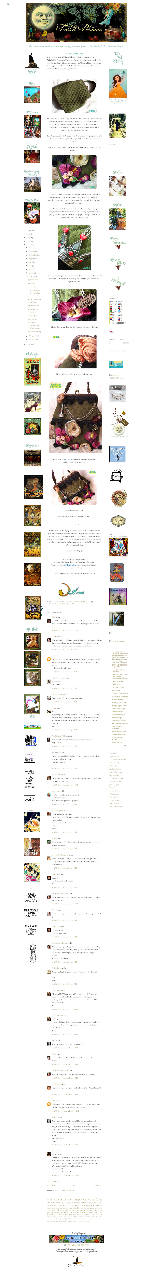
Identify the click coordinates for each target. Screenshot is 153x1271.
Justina (54, 708)
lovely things (72, 1199)
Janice (54, 1101)
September (33, 255)
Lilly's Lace (116, 684)
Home (74, 1185)
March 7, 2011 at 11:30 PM (65, 1034)
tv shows (81, 1221)
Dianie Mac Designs (118, 708)
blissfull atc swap (81, 1208)
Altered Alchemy (118, 699)
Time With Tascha (118, 734)
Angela (54, 1054)
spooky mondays (95, 1208)
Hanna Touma (114, 800)
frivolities (98, 1217)
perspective (32, 319)
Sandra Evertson (115, 772)
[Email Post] (91, 601)
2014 (28, 234)
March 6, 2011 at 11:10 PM (65, 1009)
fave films (86, 1214)
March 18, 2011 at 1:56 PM (65, 1064)
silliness (92, 1214)
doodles (68, 1210)
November (33, 248)
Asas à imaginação (58, 810)
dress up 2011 (77, 1214)
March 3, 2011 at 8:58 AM (64, 887)
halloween (53, 1199)
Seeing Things (117, 718)
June (30, 266)
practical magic (56, 1219)
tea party (63, 1208)
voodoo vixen (57, 775)
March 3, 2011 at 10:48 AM (65, 904)
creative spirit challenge (86, 1217)
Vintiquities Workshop (120, 696)
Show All (126, 745)
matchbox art (51, 1221)
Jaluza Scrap (56, 874)
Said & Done (116, 690)
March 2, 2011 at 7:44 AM (64, 746)
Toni (53, 617)
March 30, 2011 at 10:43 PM (65, 1175)
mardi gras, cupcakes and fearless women (34, 325)
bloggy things (73, 1203)
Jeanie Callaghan (58, 694)
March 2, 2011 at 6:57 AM (64, 730)
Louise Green (114, 791)
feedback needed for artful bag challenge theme (35, 293)
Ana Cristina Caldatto (60, 736)
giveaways (89, 1205)
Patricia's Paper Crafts (60, 894)
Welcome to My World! (117, 738)
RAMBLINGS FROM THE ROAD (119, 666)
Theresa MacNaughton (60, 855)
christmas (75, 1212)
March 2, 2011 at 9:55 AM (64, 769)
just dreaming (60, 1214)
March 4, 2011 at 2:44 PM (64, 962)
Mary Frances (114, 803)
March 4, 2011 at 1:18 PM (64, 937)
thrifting (99, 1214)
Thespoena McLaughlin (60, 943)
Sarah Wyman (117, 742)
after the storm (34, 306)
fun (48, 1203)
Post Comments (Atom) (65, 1190)
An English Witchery (119, 702)
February (32, 336)
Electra (54, 1040)
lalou (48, 1219)
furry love (91, 1219)
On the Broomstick (119, 715)
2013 (28, 238)
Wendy (54, 1151)
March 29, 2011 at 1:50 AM (65, 1145)
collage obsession (75, 1205)
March (31, 277)
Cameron (55, 636)
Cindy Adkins (57, 990)
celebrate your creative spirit (67, 1217)
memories (50, 1212)
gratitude (99, 1219)
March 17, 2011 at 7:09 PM (65, 1048)
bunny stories (51, 1217)
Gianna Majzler (115, 775)
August (31, 259)
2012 (28, 241)
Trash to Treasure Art (120, 693)
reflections (56, 1203)
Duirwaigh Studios (116, 778)
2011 (28, 245)
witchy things (67, 1219)
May (30, 269)
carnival (86, 1210)
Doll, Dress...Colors (59, 678)
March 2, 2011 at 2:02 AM (64, 649)
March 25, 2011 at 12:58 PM (65, 1111)
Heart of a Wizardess (119, 662)
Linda (54, 656)
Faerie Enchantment (119, 731)
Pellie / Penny (57, 968)
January (32, 340)
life (63, 1203)
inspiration (52, 1205)
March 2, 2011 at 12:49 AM (65, 630)
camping (86, 1221)
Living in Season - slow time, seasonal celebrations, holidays (120, 676)
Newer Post (51, 1185)
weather (69, 1214)
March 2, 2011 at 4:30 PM (64, 849)
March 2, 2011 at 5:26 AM (64, 702)
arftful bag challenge (64, 604)
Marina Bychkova (115, 766)
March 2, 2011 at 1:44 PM (64, 804)
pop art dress (33, 280)
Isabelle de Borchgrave (117, 760)
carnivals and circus (80, 1219)
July (30, 262)
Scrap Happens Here (119, 705)
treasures (83, 1212)
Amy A (54, 910)
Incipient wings (117, 681)
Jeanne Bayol (114, 785)
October (32, 251)
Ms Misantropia (117, 712)
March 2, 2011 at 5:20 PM (64, 868)
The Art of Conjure (119, 721)
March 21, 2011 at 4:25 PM (65, 1078)
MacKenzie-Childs (116, 807)
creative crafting (91, 1199)
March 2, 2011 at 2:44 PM (64, 832)
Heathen (55, 838)
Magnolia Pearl (114, 788)
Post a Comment (53, 1181)
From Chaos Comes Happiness (119, 671)
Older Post (98, 1185)
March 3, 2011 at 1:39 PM (64, 920)
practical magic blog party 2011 (66, 1221)
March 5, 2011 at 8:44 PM (64, 984)
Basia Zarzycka (114, 756)
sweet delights (60, 1212)
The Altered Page (118, 687)
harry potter (77, 1210)
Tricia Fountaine (115, 781)
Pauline (54, 1117)
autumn (55, 1208)
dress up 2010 (96, 1210)
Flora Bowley (114, 763)
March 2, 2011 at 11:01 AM (65, 785)
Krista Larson (114, 797)
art (61, 1199)
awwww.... (32, 283)
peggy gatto (56, 791)
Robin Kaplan (114, 794)
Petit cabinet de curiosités (117, 727)
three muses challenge (55, 1210)
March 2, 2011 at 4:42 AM (64, 688)
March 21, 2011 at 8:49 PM (65, 1094)
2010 (28, 344)
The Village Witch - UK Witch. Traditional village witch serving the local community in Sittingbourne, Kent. (120, 655)
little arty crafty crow (120, 724)
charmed (68, 1212)
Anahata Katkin (115, 769)
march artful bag (34, 332)
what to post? (33, 316)
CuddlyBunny (57, 1084)
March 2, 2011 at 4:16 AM (64, 672)
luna (70, 1208)
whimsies (62, 1205)
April (31, 273)
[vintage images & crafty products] (117, 462)
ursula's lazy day (34, 287)
